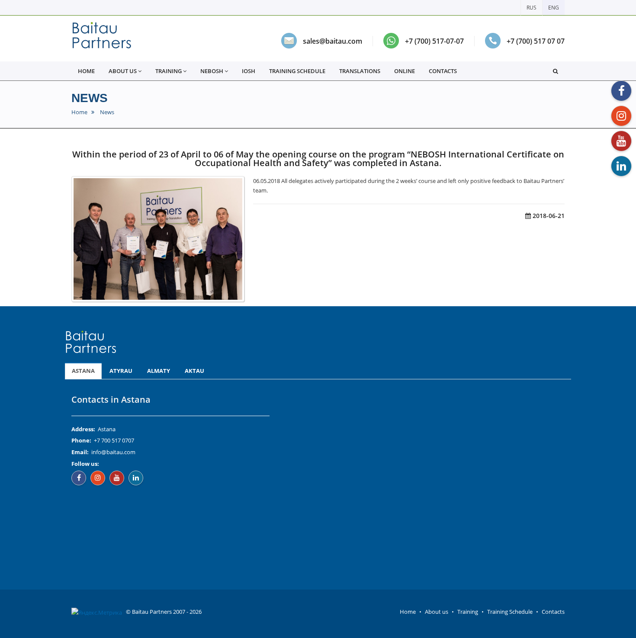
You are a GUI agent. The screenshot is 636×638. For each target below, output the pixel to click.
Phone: (81, 440)
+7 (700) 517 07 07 (536, 41)
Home (79, 112)
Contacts (443, 71)
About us (436, 612)
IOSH (248, 71)
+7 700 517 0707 (114, 440)
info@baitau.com (113, 452)
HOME (86, 71)
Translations (359, 71)
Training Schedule (510, 612)
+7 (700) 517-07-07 (434, 41)
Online (404, 71)
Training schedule (297, 71)
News (89, 98)
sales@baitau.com (332, 41)
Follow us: (85, 464)
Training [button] (168, 71)
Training (467, 612)
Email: (80, 452)
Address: (83, 429)
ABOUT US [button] (123, 71)
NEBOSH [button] (211, 71)
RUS (531, 7)
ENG (553, 7)
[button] (555, 70)
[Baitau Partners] (101, 38)
